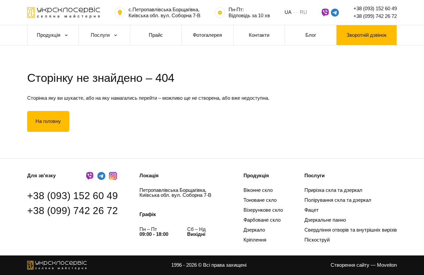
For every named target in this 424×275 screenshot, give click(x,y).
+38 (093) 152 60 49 (375, 8)
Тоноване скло (260, 199)
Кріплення (254, 239)
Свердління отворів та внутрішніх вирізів (350, 229)
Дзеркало (254, 229)
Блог (310, 35)
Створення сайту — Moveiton (364, 265)
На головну (48, 121)
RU (303, 12)
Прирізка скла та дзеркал (333, 190)
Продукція (48, 35)
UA (288, 12)
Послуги (100, 35)
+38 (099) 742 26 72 (375, 16)
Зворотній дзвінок (366, 35)
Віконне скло (258, 190)
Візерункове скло (263, 209)
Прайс (156, 35)
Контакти (259, 35)
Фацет (311, 209)
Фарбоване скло (262, 219)
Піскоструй (317, 239)
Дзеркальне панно (325, 219)
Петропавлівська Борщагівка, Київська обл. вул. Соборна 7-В (175, 192)
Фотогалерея (207, 35)
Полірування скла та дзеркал (337, 199)
